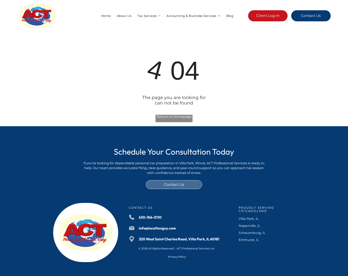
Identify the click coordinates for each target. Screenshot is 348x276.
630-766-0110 (150, 217)
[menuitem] (106, 16)
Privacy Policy (177, 256)
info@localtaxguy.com (157, 228)
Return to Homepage (174, 117)
